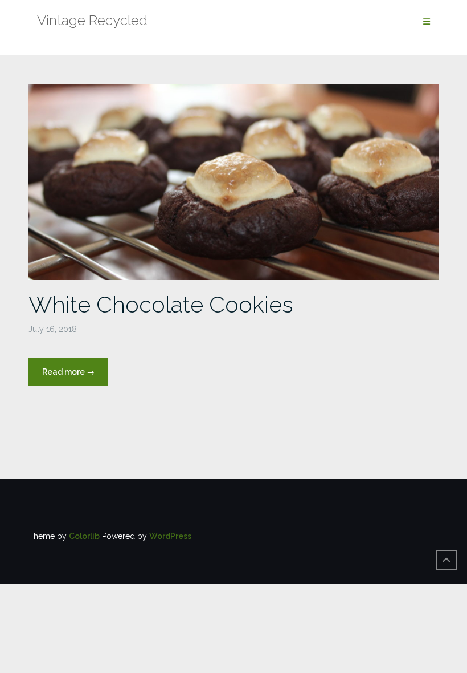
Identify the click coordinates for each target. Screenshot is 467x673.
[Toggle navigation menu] (426, 22)
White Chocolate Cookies (160, 304)
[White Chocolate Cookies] (233, 181)
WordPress (170, 536)
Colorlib (84, 536)
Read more (75, 376)
